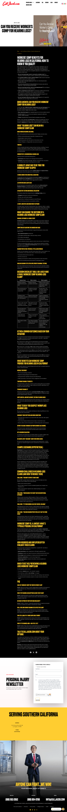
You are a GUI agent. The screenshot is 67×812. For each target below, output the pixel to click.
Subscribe (38, 700)
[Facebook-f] (32, 809)
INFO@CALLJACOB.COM (55, 799)
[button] (30, 652)
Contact (56, 2)
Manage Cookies (40, 806)
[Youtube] (30, 809)
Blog (51, 2)
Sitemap (51, 806)
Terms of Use (56, 688)
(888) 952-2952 (29, 5)
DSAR (47, 806)
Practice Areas (29, 2)
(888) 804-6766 (33, 799)
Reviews (46, 2)
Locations (38, 2)
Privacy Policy (50, 688)
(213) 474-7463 (17, 731)
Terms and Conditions (18, 806)
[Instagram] (34, 809)
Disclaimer (26, 806)
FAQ (42, 2)
